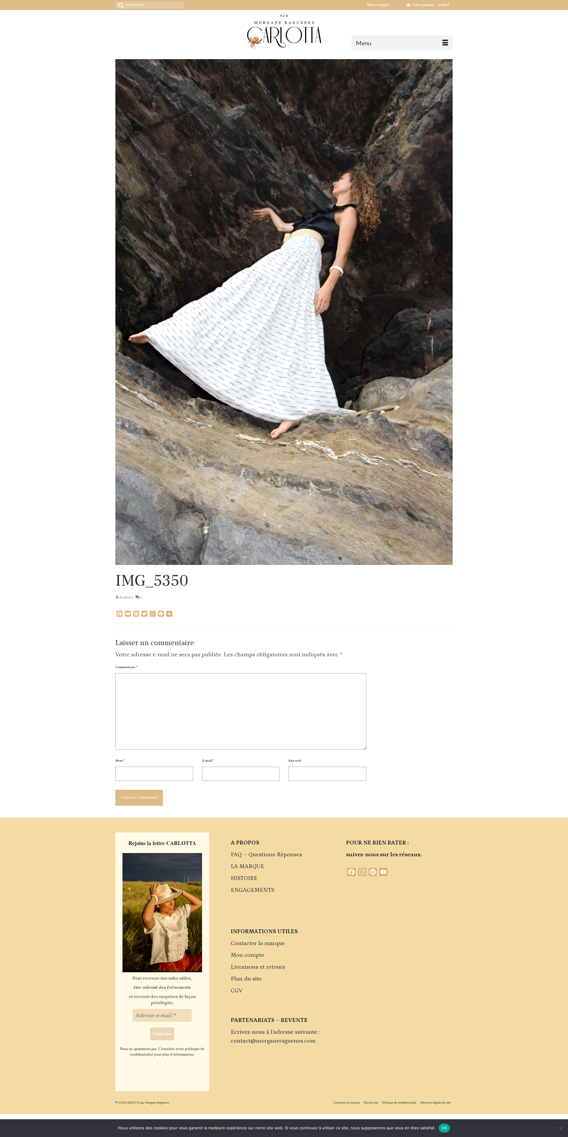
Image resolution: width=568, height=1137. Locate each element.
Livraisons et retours (258, 967)
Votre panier (431, 5)
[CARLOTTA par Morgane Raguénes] (284, 30)
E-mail (208, 761)
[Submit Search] (119, 5)
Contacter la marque (258, 943)
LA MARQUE (247, 866)
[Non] (561, 1128)
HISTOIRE (244, 878)
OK (444, 1127)
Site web (294, 761)
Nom (120, 761)
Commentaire (126, 667)
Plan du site (246, 979)
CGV (237, 990)
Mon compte (247, 955)
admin (127, 597)
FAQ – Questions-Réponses (266, 854)
